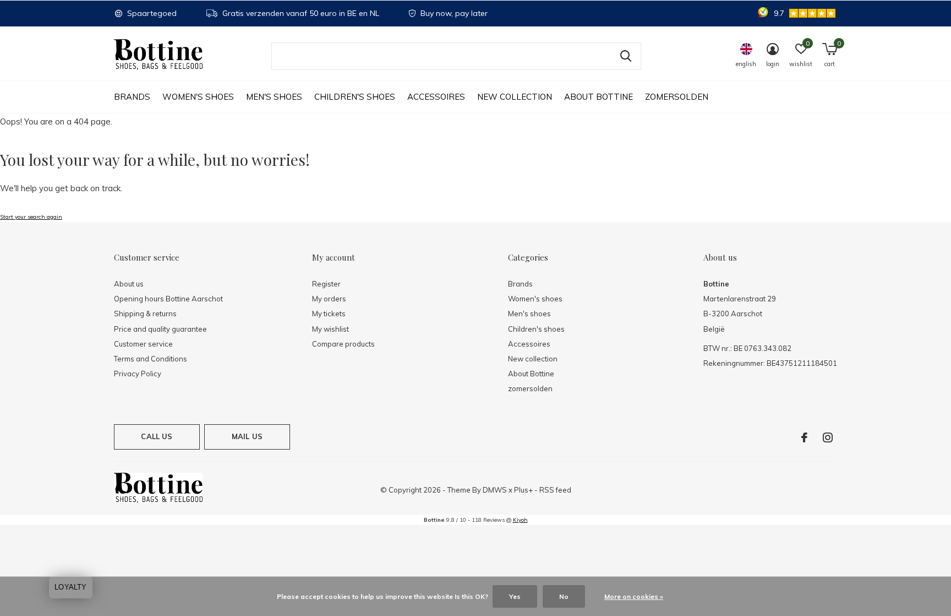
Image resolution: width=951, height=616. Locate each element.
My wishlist (330, 329)
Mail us (247, 436)
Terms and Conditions (150, 358)
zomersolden (676, 96)
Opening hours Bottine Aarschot (168, 298)
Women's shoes (198, 96)
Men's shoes (274, 96)
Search (625, 56)
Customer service (143, 343)
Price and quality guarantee (160, 329)
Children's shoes (354, 96)
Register (326, 283)
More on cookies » (633, 596)
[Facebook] (804, 437)
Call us (156, 436)
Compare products (343, 343)
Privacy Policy (137, 373)
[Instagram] (828, 437)
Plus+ (523, 489)
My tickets (329, 313)
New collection (514, 96)
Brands (132, 96)
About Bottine (598, 96)
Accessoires (436, 96)
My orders (329, 298)
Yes (515, 596)
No (564, 596)
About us (129, 283)
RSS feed (555, 489)
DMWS (495, 489)
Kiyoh (520, 519)
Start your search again (31, 216)
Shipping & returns (145, 313)
